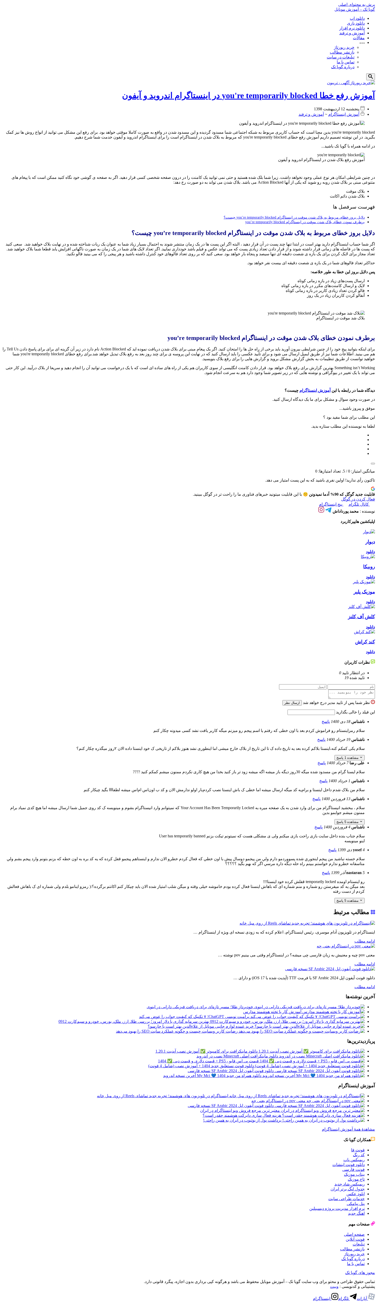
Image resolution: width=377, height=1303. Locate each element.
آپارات (362, 1298)
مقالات (359, 38)
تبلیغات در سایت (340, 57)
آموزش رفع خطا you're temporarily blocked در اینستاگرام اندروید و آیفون (248, 95)
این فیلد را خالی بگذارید (355, 712)
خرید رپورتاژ (344, 47)
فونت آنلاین (355, 1239)
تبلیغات (359, 1244)
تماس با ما (345, 62)
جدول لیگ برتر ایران (348, 1189)
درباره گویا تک (342, 67)
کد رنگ (359, 1155)
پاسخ (326, 721)
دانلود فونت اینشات (348, 1164)
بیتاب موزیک (354, 1174)
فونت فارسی (353, 1169)
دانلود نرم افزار (352, 28)
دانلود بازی (356, 23)
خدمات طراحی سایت (346, 1199)
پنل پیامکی (356, 1203)
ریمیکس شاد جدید (349, 1184)
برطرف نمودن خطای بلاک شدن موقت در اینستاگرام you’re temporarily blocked (305, 222)
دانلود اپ (357, 18)
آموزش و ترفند (352, 33)
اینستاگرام (322, 1298)
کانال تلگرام (359, 504)
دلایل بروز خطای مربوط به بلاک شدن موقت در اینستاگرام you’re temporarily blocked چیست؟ (294, 217)
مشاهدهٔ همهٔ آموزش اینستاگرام (348, 1129)
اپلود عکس (355, 1194)
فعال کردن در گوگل (358, 499)
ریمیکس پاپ (354, 1160)
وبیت (334, 1286)
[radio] (183, 435)
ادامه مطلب (364, 941)
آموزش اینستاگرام (343, 114)
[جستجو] (370, 76)
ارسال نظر (292, 703)
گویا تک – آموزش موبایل (354, 9)
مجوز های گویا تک (360, 1272)
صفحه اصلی (354, 1234)
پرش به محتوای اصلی (356, 4)
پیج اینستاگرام (331, 504)
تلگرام (344, 1298)
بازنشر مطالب (342, 52)
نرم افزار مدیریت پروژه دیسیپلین (337, 1208)
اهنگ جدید (356, 1213)
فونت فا (358, 1150)
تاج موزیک (356, 1179)
